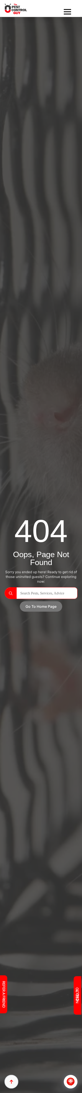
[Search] (11, 593)
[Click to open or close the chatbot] (70, 1081)
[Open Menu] (67, 11)
